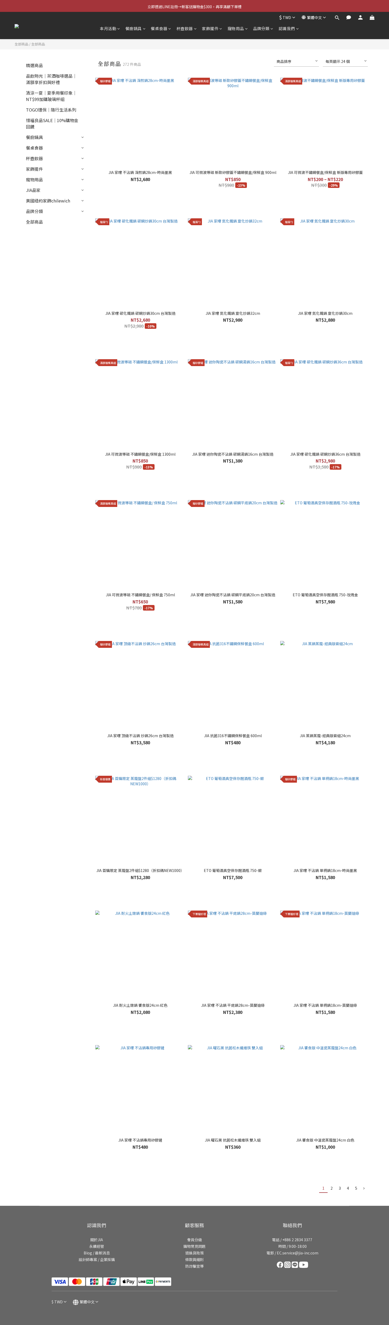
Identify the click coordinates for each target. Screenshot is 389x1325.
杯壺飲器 (185, 28)
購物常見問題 (194, 1246)
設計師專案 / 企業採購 (97, 1259)
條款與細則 (194, 1259)
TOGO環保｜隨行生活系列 (51, 110)
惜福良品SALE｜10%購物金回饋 (52, 123)
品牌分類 (261, 28)
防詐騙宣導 (194, 1266)
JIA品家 (33, 190)
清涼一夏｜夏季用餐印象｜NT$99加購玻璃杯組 (51, 96)
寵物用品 (236, 28)
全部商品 (21, 44)
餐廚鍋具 (133, 28)
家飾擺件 (210, 28)
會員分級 (194, 1239)
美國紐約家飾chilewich (48, 200)
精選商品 (34, 65)
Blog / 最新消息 (97, 1252)
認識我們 (287, 28)
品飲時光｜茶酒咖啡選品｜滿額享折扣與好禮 (51, 79)
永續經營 (96, 1246)
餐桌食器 (159, 28)
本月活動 (108, 28)
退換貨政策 (194, 1252)
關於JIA (96, 1239)
